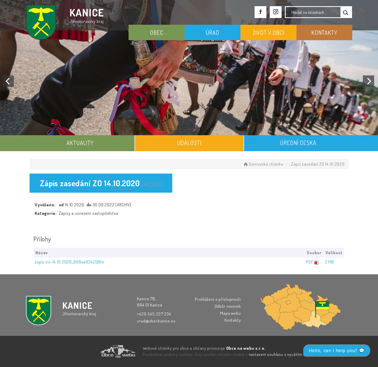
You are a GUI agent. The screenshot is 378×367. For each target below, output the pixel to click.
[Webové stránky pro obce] (88, 351)
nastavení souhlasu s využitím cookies (283, 354)
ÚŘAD (212, 32)
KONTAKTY (324, 32)
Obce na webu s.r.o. (246, 348)
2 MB (329, 261)
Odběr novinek (228, 306)
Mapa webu (230, 313)
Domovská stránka (266, 164)
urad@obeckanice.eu (156, 320)
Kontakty (232, 320)
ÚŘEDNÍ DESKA (298, 142)
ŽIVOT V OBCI (268, 32)
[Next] (368, 81)
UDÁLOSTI (189, 142)
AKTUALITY (80, 142)
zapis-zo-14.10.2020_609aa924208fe (69, 261)
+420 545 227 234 (154, 314)
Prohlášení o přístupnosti (218, 299)
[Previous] (8, 81)
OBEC (156, 32)
